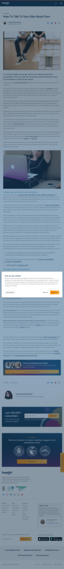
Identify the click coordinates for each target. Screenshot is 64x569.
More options (10, 292)
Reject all (45, 292)
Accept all (54, 292)
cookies (11, 278)
